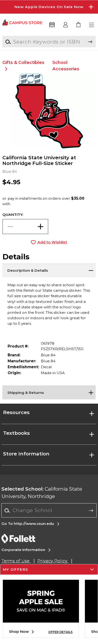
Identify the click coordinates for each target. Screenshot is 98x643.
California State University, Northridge (41, 492)
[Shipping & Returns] (48, 391)
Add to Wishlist (52, 242)
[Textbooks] (52, 25)
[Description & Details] (48, 269)
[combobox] (48, 510)
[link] (79, 25)
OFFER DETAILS (60, 632)
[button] (49, 7)
